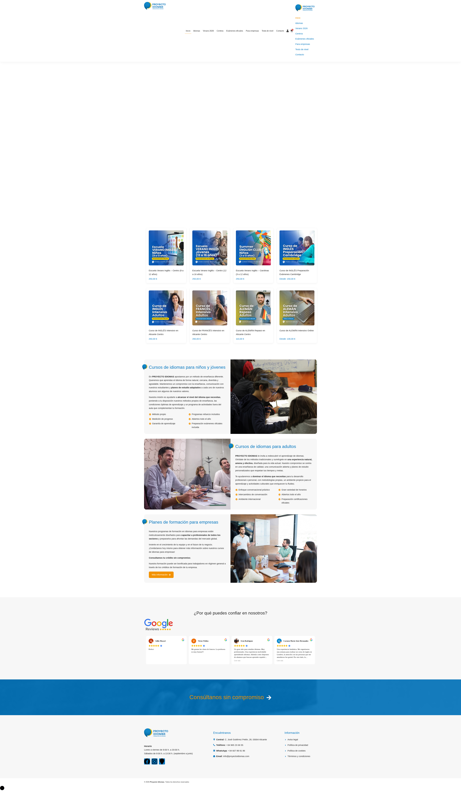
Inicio (188, 31)
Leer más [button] (237, 661)
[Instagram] (155, 761)
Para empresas (252, 31)
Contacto (280, 31)
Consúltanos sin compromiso (226, 697)
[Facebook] (147, 761)
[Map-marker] (162, 761)
